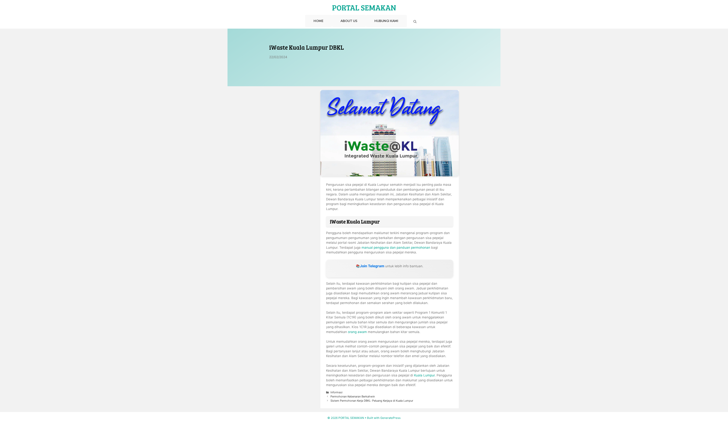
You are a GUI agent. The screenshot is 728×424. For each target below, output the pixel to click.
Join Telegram (372, 266)
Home (318, 21)
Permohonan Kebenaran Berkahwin (352, 396)
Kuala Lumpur (424, 375)
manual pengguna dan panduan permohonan (396, 247)
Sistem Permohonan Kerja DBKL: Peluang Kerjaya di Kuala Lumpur (371, 400)
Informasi (336, 392)
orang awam (358, 332)
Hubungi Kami (386, 21)
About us (348, 21)
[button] (415, 21)
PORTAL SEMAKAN (364, 7)
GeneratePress (390, 418)
